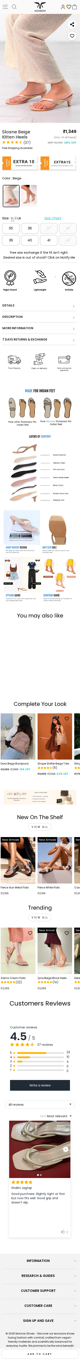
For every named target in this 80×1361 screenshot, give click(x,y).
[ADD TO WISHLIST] (72, 35)
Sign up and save (38, 1320)
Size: (31, 218)
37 (49, 228)
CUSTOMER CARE (38, 1305)
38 (68, 228)
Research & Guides (38, 1275)
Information (38, 1260)
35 (11, 228)
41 (49, 240)
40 (30, 240)
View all (40, 827)
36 (30, 228)
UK (19, 218)
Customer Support (38, 1290)
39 (11, 240)
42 (68, 240)
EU (13, 218)
